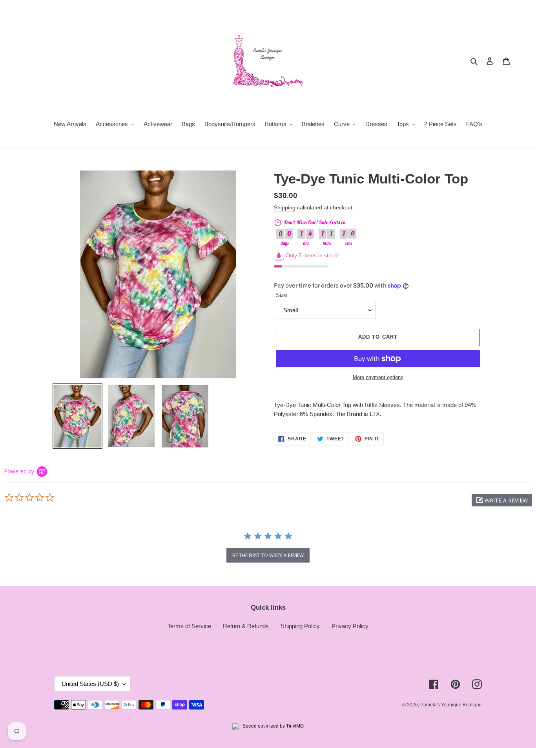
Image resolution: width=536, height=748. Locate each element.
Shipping (284, 207)
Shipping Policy (300, 626)
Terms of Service (189, 626)
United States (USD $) (90, 683)
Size (281, 295)
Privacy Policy (350, 626)
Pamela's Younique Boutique (451, 705)
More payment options (378, 377)
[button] (502, 500)
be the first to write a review (268, 555)
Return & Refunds (246, 626)
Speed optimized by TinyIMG (272, 726)
